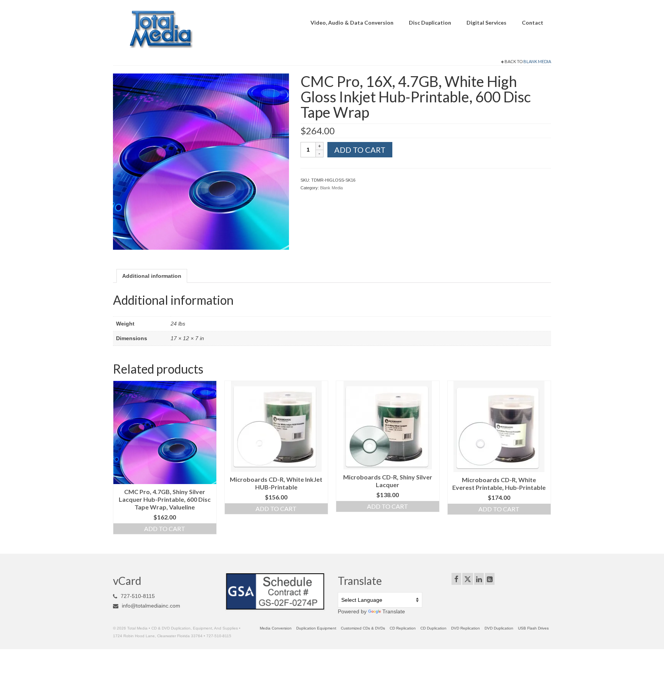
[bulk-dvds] (201, 161)
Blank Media (537, 61)
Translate (393, 611)
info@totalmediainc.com (150, 606)
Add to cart (359, 149)
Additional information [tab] (151, 276)
